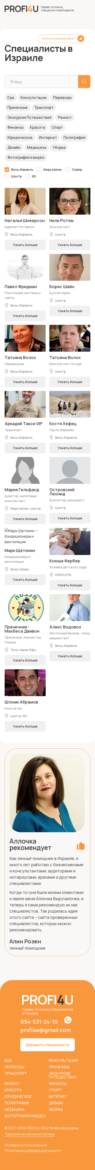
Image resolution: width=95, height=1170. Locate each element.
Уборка (59, 147)
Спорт (57, 127)
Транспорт (43, 107)
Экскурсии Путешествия (29, 117)
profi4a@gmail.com (45, 1030)
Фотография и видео (25, 157)
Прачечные (17, 107)
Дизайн (14, 147)
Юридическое (20, 137)
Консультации (34, 97)
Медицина (36, 147)
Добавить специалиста (47, 1044)
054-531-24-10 (39, 1021)
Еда (10, 97)
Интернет (48, 137)
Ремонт (65, 117)
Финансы (15, 127)
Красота (37, 127)
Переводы (62, 97)
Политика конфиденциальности (33, 1150)
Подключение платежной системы (30, 1134)
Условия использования (26, 1145)
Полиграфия (74, 137)
